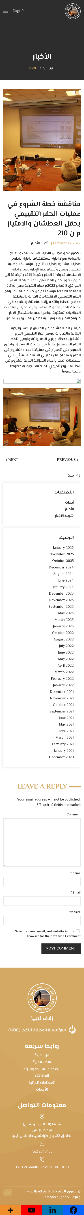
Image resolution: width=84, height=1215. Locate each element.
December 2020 (61, 757)
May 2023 (66, 613)
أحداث (69, 503)
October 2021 (63, 705)
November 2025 (61, 554)
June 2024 (66, 581)
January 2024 (63, 587)
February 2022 (62, 679)
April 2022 (66, 666)
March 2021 (65, 738)
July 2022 (66, 646)
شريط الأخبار (64, 516)
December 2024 (61, 567)
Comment (74, 814)
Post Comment (61, 949)
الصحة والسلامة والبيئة (42, 1069)
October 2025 (63, 561)
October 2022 (63, 633)
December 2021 (62, 692)
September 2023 (61, 607)
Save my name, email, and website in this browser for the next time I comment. (48, 934)
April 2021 (66, 731)
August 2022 (64, 639)
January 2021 (64, 751)
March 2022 (64, 672)
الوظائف (42, 1076)
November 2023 (61, 600)
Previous (66, 460)
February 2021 (63, 744)
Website (75, 912)
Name (75, 873)
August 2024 (63, 574)
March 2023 (64, 620)
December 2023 (61, 594)
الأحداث (42, 1090)
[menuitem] (18, 11)
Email (76, 893)
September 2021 (62, 712)
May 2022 (66, 659)
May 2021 (66, 725)
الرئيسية (48, 68)
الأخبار (32, 68)
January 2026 (63, 548)
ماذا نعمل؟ (42, 1062)
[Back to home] (73, 11)
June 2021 (66, 718)
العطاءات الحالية (42, 1083)
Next (13, 460)
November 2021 (62, 698)
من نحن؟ (42, 1055)
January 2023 (63, 626)
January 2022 (63, 685)
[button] (5, 11)
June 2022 (66, 653)
